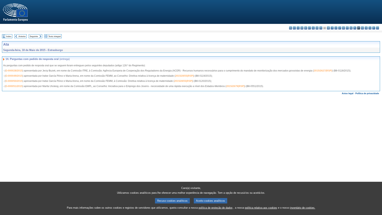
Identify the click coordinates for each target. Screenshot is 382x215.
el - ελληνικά (313, 27)
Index (8, 36)
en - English (317, 27)
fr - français (320, 27)
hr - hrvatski (328, 27)
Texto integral (54, 36)
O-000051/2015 (13, 86)
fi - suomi (373, 27)
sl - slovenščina (369, 27)
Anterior (22, 36)
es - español (294, 27)
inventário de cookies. (302, 207)
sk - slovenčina (366, 27)
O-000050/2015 (13, 81)
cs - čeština (298, 27)
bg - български (290, 27)
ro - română (362, 27)
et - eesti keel (309, 27)
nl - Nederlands (351, 27)
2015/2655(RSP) (184, 75)
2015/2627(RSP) (323, 70)
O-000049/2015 (13, 75)
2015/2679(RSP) (235, 86)
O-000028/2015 (13, 70)
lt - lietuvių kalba (339, 27)
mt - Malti (347, 27)
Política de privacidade (367, 93)
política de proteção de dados (216, 207)
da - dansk (301, 27)
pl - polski (354, 27)
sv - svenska (377, 27)
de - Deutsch (305, 27)
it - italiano (332, 27)
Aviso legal (347, 93)
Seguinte (34, 36)
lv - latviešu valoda (335, 27)
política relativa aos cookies (261, 207)
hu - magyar (343, 27)
